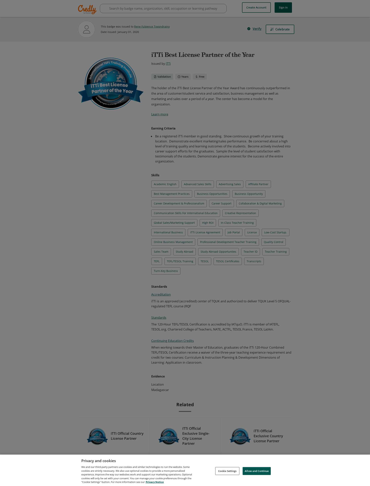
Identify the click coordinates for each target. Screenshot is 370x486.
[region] (185, 470)
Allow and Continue (257, 471)
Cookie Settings (227, 471)
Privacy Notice (155, 482)
